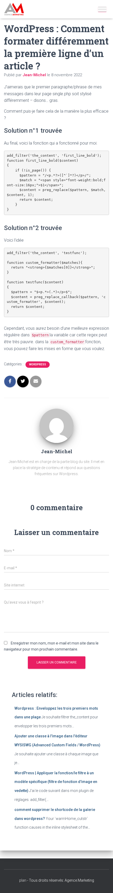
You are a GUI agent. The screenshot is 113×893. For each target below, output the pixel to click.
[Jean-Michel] (56, 425)
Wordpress (37, 364)
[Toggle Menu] (102, 9)
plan (22, 880)
